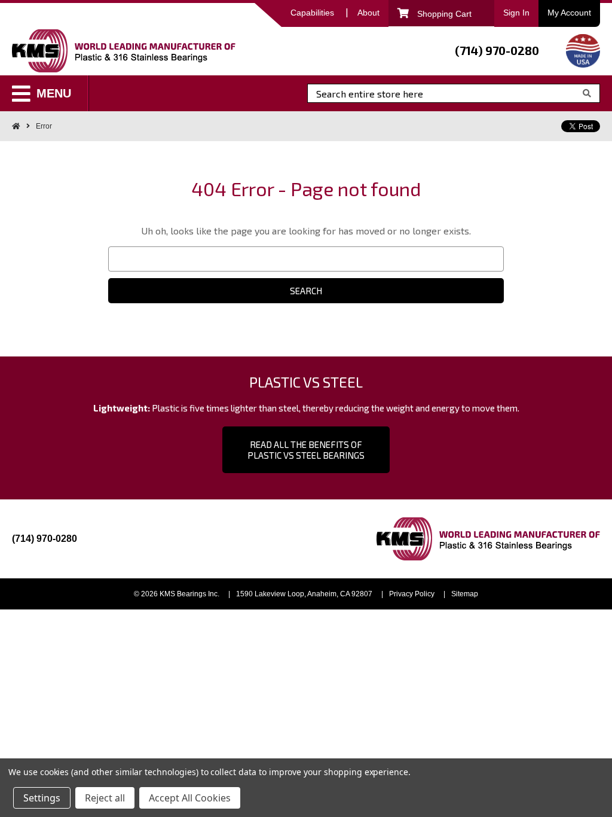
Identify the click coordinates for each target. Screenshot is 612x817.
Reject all (105, 797)
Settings (41, 797)
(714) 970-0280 (497, 50)
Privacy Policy (411, 594)
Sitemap (464, 594)
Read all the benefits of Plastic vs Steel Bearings (306, 450)
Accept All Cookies (190, 797)
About (368, 12)
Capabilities (312, 12)
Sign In (516, 12)
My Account (569, 12)
